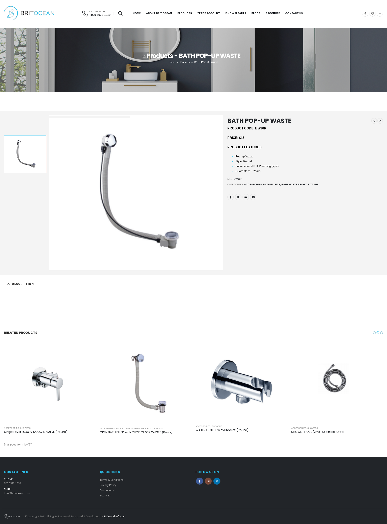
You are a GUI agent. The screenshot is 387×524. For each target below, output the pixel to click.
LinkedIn (245, 197)
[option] (25, 154)
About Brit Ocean (159, 13)
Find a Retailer (235, 13)
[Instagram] (372, 13)
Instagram (208, 481)
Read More (89, 348)
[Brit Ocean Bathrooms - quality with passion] (29, 13)
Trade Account (208, 13)
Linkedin (217, 481)
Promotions (107, 490)
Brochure (273, 13)
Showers (121, 426)
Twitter (238, 197)
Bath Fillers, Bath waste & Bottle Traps (290, 184)
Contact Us (294, 13)
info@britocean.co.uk (17, 493)
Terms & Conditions (112, 480)
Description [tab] (23, 284)
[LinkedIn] (380, 13)
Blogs (255, 13)
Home (137, 13)
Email (253, 197)
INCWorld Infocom (114, 516)
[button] (374, 332)
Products (184, 13)
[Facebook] (365, 13)
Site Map (105, 495)
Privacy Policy (108, 485)
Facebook (230, 197)
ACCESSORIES (253, 184)
